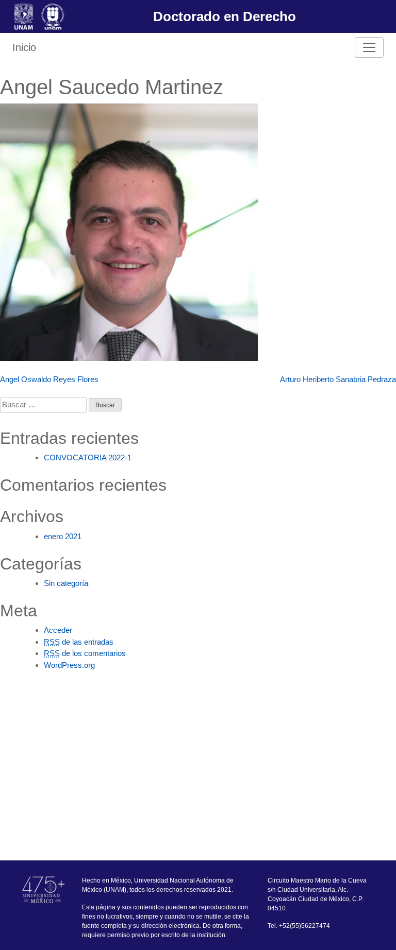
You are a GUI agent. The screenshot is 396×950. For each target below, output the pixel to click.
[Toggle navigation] (369, 47)
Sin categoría (66, 583)
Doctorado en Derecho (224, 16)
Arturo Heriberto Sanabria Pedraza (338, 379)
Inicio (24, 47)
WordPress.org (69, 665)
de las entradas (78, 641)
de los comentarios (85, 653)
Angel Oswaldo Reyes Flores (49, 379)
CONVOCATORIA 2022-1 (87, 457)
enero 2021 (62, 536)
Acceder (58, 630)
